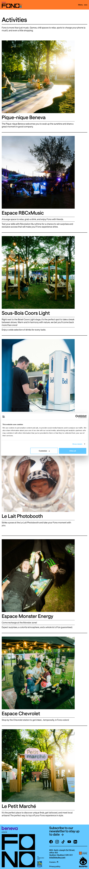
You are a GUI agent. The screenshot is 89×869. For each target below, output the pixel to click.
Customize (43, 451)
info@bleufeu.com (57, 857)
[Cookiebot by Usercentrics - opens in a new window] (77, 416)
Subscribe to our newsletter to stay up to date (64, 831)
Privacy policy (54, 866)
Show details (77, 444)
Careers (52, 862)
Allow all (72, 451)
